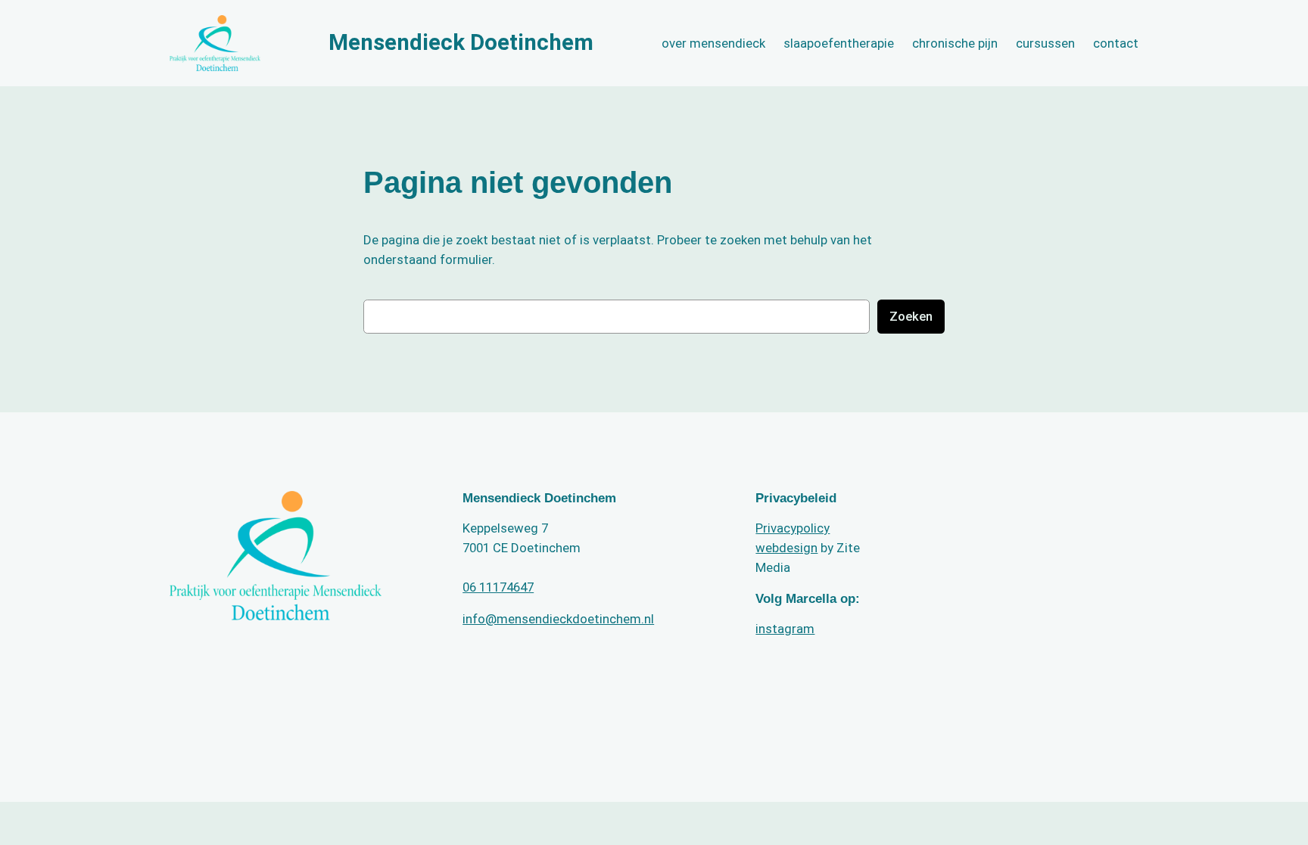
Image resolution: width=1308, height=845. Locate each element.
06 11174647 (498, 587)
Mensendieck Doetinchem (461, 42)
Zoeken (911, 316)
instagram (784, 628)
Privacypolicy (792, 528)
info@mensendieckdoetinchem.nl (558, 618)
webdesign (786, 547)
